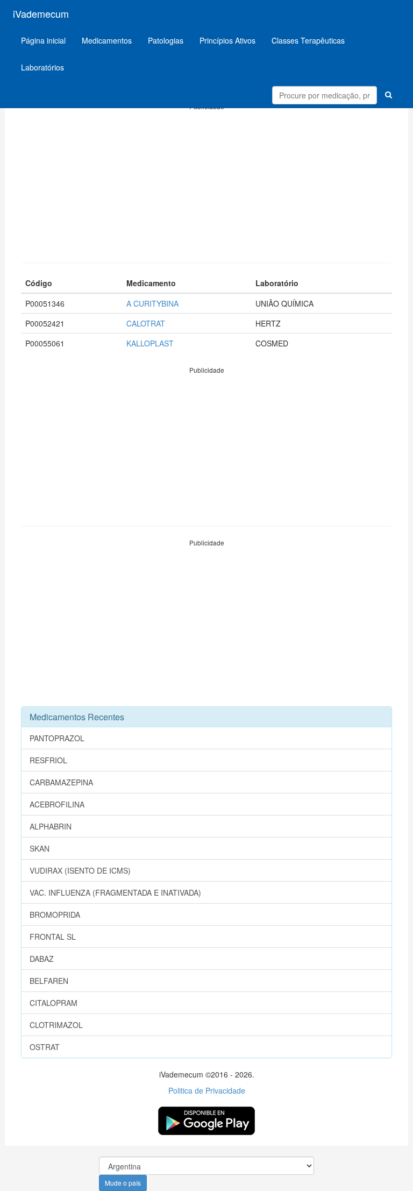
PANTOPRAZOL (57, 738)
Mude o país (123, 1182)
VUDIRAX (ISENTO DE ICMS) (80, 870)
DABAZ (42, 958)
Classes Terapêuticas (308, 40)
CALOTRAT (145, 323)
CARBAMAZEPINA (61, 782)
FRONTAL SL (53, 936)
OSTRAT (45, 1046)
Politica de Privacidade (206, 1090)
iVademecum (41, 13)
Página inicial (43, 40)
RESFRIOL (48, 760)
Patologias (165, 40)
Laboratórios (42, 67)
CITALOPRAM (53, 1002)
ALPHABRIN (51, 826)
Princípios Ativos (227, 40)
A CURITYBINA (152, 303)
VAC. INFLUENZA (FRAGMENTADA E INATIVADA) (115, 892)
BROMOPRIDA (55, 914)
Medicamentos (107, 40)
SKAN (39, 848)
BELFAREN (49, 980)
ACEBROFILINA (57, 804)
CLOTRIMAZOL (56, 1024)
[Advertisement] (206, 186)
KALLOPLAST (150, 343)
